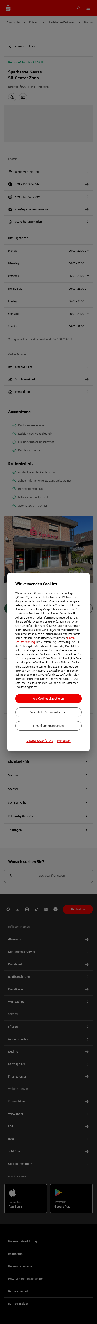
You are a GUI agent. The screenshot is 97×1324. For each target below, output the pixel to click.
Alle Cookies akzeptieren (48, 698)
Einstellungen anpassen (48, 725)
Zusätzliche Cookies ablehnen (48, 712)
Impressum (64, 740)
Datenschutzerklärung (39, 740)
